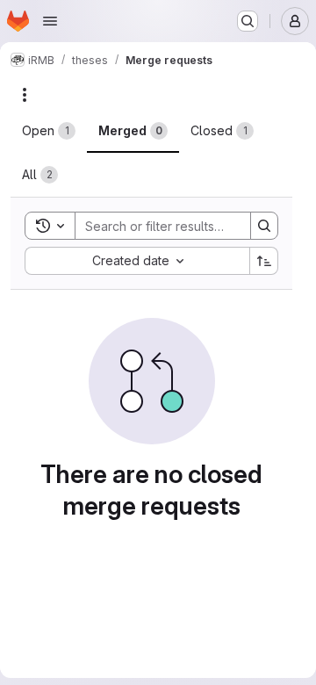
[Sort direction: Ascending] (264, 261)
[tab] (49, 131)
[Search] (264, 226)
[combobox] (137, 261)
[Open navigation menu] (50, 21)
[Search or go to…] (247, 21)
